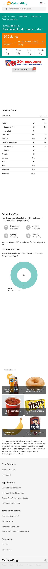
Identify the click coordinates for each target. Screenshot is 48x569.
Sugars (6, 150)
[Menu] (3, 3)
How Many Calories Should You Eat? (15, 532)
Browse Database (8, 470)
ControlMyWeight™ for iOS (12, 488)
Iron (3, 166)
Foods (13, 16)
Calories (5, 115)
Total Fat (5, 123)
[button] (42, 3)
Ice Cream (34, 16)
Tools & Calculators (11, 510)
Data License (7, 550)
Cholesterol (6, 135)
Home (4, 16)
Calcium (5, 158)
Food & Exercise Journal (11, 503)
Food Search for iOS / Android (13, 493)
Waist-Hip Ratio (7, 521)
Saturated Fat (9, 127)
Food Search (6, 475)
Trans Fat (7, 131)
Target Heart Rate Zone (11, 526)
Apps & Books (8, 482)
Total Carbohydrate (9, 142)
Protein (5, 154)
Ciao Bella (23, 16)
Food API (5, 545)
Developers (7, 539)
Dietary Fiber (8, 146)
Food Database (9, 464)
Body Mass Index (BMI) (10, 516)
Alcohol (5, 162)
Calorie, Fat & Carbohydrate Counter (15, 498)
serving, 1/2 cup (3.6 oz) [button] (28, 41)
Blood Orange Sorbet (10, 19)
